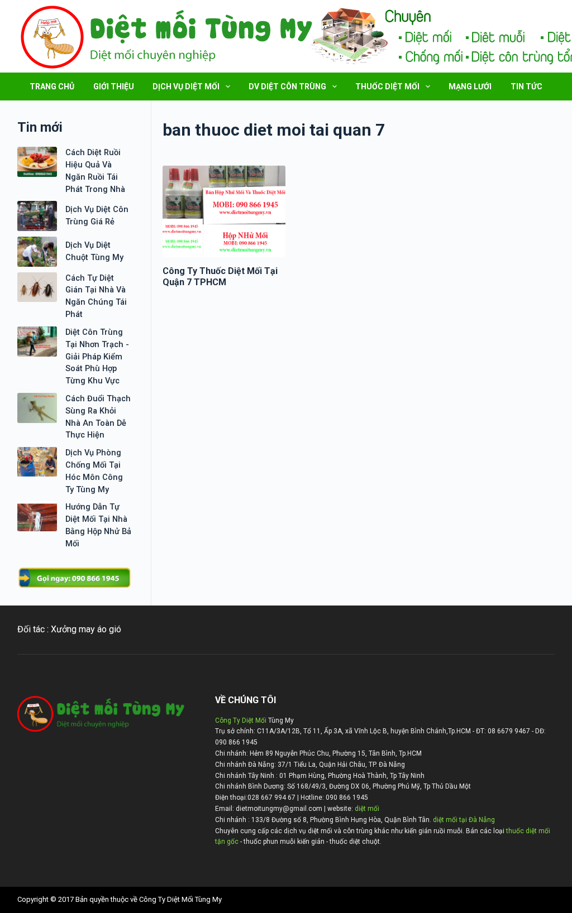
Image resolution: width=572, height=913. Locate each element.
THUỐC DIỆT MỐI (387, 86)
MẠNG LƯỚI (470, 86)
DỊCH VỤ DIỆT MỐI (186, 86)
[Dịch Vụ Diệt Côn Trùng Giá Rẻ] (37, 216)
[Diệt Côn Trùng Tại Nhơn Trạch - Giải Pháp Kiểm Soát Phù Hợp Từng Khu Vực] (37, 341)
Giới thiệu (113, 86)
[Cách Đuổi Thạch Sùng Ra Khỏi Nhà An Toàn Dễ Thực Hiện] (37, 408)
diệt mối (367, 809)
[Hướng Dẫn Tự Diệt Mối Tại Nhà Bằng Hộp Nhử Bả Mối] (37, 516)
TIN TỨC (526, 86)
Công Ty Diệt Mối (240, 720)
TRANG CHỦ (52, 86)
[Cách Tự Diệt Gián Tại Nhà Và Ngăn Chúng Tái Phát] (37, 287)
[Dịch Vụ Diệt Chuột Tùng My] (37, 252)
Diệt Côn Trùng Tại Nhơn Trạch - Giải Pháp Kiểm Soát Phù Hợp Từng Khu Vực (97, 357)
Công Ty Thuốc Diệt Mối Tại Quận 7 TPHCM (220, 277)
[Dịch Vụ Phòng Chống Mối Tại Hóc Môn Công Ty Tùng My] (37, 462)
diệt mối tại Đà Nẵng (464, 820)
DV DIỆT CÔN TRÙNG (287, 86)
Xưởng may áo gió (86, 629)
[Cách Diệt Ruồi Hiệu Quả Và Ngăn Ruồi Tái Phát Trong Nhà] (37, 162)
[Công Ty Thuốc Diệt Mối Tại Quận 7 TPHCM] (224, 211)
